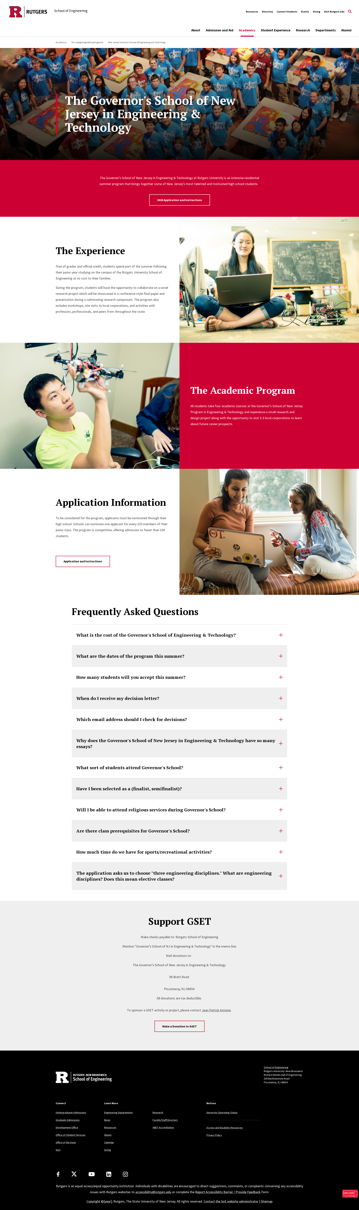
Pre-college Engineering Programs (87, 42)
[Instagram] (125, 1174)
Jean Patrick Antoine (216, 1010)
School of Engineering (276, 1067)
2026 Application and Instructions (179, 200)
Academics (247, 30)
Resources (252, 11)
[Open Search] (350, 11)
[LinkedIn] (108, 1174)
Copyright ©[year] (99, 1201)
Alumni (346, 30)
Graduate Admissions (68, 1120)
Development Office (67, 1127)
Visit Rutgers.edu (334, 11)
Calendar (109, 1142)
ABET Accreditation (163, 1127)
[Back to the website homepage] (28, 11)
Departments (326, 30)
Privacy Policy (214, 1135)
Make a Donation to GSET (179, 1026)
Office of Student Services (70, 1135)
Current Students (287, 11)
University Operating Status (221, 1112)
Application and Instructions (83, 561)
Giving (316, 11)
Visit (58, 1150)
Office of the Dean (66, 1142)
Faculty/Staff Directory (165, 1120)
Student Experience (275, 30)
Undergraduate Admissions (71, 1112)
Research (303, 30)
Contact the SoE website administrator (231, 1201)
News (107, 1120)
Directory (267, 11)
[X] (74, 1174)
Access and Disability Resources (224, 1127)
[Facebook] (58, 1174)
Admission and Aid (219, 30)
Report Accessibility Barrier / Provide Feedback (228, 1192)
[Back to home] (80, 1078)
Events (305, 11)
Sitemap (266, 1201)
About (195, 30)
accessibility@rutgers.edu (153, 1192)
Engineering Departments (118, 1112)
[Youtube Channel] (92, 1174)
